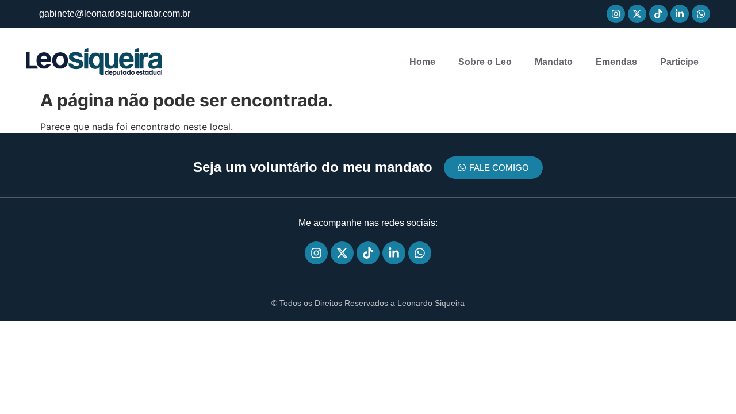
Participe (679, 62)
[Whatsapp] (701, 14)
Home (422, 62)
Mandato (554, 62)
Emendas (616, 62)
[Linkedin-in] (679, 14)
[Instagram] (616, 14)
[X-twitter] (637, 14)
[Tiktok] (658, 14)
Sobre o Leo (485, 62)
